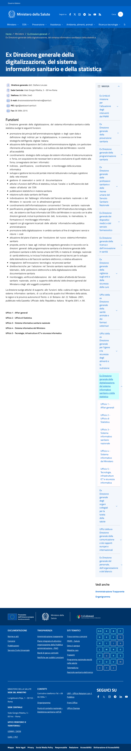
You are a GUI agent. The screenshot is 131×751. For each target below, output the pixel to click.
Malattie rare (72, 650)
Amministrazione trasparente (50, 636)
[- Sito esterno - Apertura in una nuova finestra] (126, 696)
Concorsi (11, 641)
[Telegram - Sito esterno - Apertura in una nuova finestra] (115, 696)
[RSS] (98, 14)
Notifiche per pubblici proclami (50, 657)
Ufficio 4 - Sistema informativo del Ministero (25, 328)
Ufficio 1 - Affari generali (17, 312)
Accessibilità (85, 747)
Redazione (73, 747)
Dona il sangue (73, 645)
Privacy (31, 747)
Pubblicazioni (13, 645)
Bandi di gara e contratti (47, 652)
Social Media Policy (44, 747)
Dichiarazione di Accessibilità (106, 747)
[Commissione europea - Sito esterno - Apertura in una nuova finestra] (21, 617)
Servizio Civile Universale (19, 650)
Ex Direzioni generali (37, 34)
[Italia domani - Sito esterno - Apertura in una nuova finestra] (89, 616)
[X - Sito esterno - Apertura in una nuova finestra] (75, 14)
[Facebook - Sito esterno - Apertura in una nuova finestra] (69, 14)
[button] (120, 14)
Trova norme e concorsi (77, 636)
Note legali (20, 747)
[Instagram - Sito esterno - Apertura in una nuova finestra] (78, 14)
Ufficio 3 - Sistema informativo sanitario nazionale (28, 322)
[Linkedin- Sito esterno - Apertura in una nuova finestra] (120, 696)
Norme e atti (13, 636)
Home (9, 34)
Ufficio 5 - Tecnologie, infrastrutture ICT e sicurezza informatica (34, 333)
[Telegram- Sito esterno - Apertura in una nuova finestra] (83, 14)
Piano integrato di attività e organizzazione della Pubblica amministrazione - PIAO (50, 644)
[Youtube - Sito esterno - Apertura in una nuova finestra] (93, 14)
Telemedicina (72, 667)
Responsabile (61, 747)
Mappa (11, 747)
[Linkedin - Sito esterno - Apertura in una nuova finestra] (88, 14)
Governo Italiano (14, 3)
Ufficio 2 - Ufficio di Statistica (19, 317)
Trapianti (71, 654)
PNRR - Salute (73, 641)
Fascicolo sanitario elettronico (80, 672)
